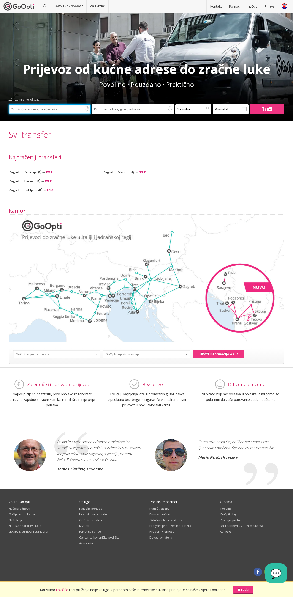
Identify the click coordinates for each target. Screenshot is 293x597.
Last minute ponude (93, 514)
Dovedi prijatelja (160, 537)
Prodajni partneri (232, 520)
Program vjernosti (161, 531)
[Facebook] (258, 572)
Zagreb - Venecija (30, 172)
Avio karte (86, 543)
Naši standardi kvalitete (25, 526)
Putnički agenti (159, 508)
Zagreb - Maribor (124, 172)
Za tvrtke (97, 6)
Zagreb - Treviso (30, 181)
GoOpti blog (228, 514)
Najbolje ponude (90, 508)
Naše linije (16, 520)
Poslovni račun (159, 514)
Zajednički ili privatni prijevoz (58, 384)
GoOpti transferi (90, 520)
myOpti (252, 6)
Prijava (270, 6)
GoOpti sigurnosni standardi (28, 531)
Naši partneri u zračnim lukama (241, 526)
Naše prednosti (19, 508)
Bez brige (152, 384)
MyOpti (84, 526)
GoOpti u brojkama (22, 514)
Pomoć (234, 6)
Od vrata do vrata (247, 384)
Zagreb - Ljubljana (31, 190)
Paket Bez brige (90, 531)
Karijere (225, 531)
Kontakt (216, 6)
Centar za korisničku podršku (99, 537)
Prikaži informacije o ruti (218, 354)
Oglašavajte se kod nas (165, 520)
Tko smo (226, 508)
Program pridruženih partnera (170, 526)
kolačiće (62, 589)
